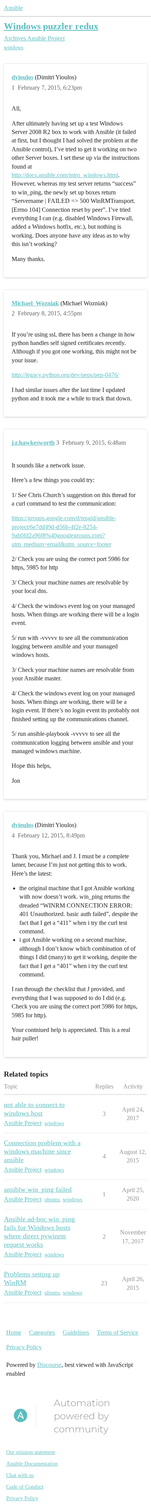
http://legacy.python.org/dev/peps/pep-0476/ (65, 375)
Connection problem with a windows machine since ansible (42, 1151)
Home (13, 1332)
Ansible (13, 8)
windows (13, 47)
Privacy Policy (24, 1347)
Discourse (49, 1365)
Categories (42, 1332)
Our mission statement (30, 1452)
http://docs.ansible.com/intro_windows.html (65, 175)
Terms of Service (117, 1332)
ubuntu (52, 1200)
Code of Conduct (24, 1487)
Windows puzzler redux (51, 26)
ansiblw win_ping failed (38, 1189)
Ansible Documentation (32, 1464)
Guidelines (76, 1332)
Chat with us (20, 1475)
